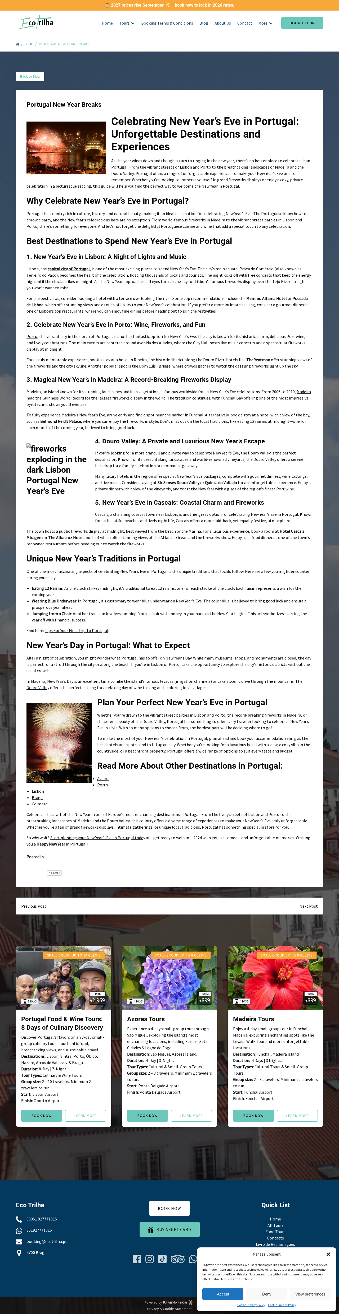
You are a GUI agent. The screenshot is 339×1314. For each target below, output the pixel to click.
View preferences (310, 1294)
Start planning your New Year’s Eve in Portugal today (97, 837)
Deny (266, 1294)
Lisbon (171, 514)
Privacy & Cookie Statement (169, 1308)
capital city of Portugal (69, 268)
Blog (203, 23)
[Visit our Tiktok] (162, 1259)
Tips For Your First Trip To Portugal (76, 630)
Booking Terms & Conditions (167, 23)
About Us (223, 23)
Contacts (275, 1238)
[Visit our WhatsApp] (193, 1259)
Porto (31, 336)
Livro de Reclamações (275, 1244)
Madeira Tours (253, 1019)
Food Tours (275, 1231)
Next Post (309, 906)
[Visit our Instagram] (149, 1259)
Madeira (304, 391)
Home (107, 23)
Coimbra (39, 803)
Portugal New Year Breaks (64, 44)
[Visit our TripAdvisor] (178, 1259)
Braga (37, 797)
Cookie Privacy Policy (251, 1305)
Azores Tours (146, 1019)
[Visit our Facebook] (137, 1259)
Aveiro (103, 778)
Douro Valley (259, 453)
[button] (328, 1254)
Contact (244, 23)
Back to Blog (30, 76)
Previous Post (33, 906)
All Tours (275, 1225)
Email (56, 873)
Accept (223, 1294)
